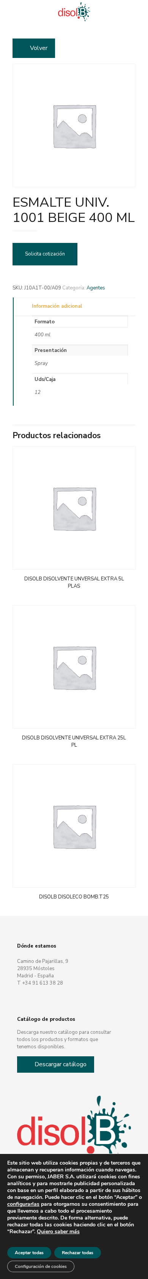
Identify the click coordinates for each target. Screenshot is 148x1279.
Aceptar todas (29, 1253)
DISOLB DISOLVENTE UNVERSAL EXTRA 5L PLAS (74, 582)
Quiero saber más (58, 1231)
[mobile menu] (137, 11)
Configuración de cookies (41, 1266)
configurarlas (23, 1204)
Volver (38, 48)
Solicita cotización (45, 254)
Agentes (96, 287)
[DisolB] (74, 11)
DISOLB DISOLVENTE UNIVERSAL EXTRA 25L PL (74, 741)
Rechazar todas (77, 1253)
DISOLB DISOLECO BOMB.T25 (74, 896)
